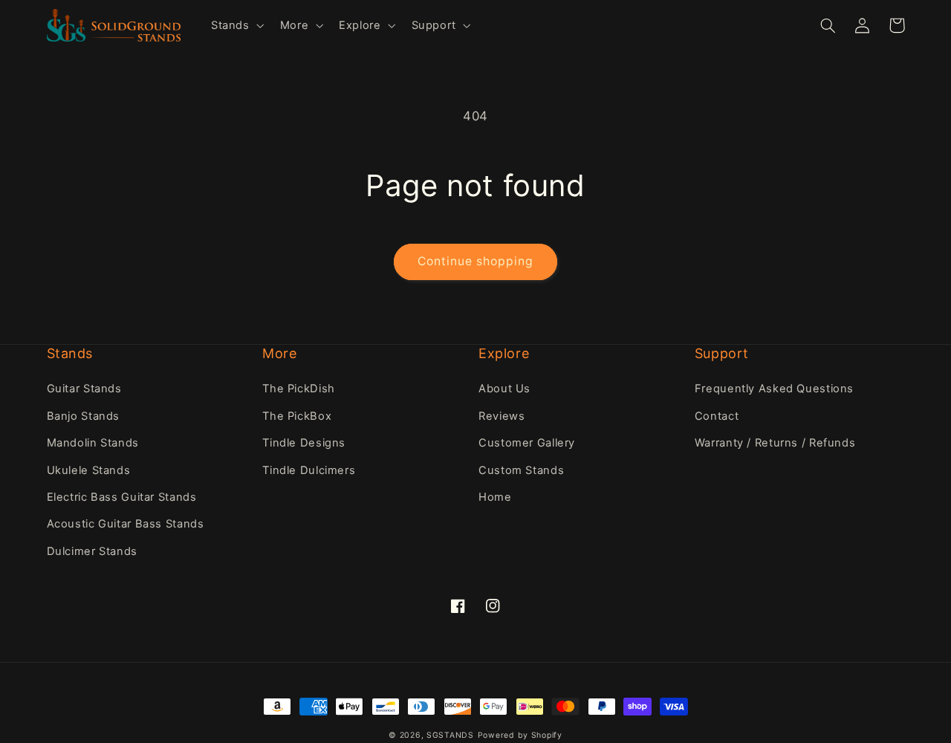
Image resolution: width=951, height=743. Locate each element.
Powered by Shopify (520, 735)
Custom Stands (521, 470)
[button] (235, 25)
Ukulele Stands (89, 470)
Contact (717, 416)
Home (495, 497)
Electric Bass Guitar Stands (122, 497)
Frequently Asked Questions (774, 388)
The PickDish (298, 388)
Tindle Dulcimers (308, 470)
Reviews (501, 416)
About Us (504, 388)
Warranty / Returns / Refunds (775, 443)
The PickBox (296, 416)
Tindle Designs (303, 443)
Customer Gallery (526, 443)
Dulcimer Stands (92, 551)
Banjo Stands (83, 416)
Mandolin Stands (93, 443)
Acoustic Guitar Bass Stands (125, 524)
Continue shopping (476, 261)
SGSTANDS (450, 735)
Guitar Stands (84, 388)
